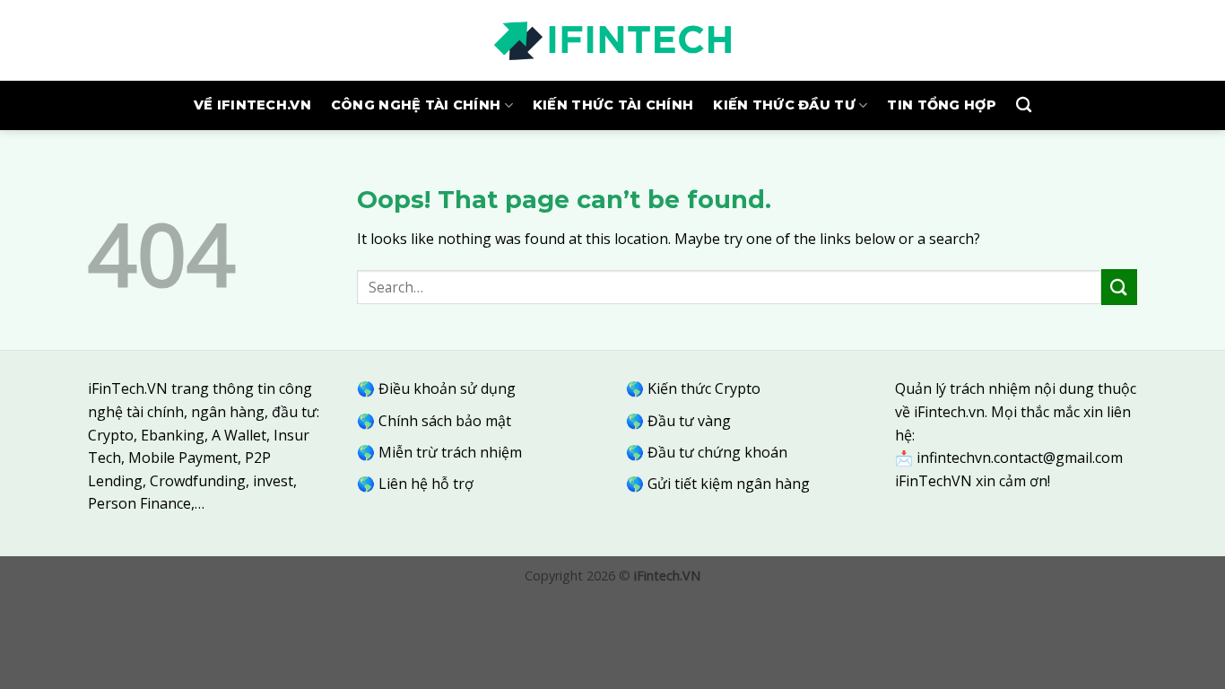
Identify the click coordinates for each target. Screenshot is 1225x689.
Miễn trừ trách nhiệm (450, 452)
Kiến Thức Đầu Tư (784, 105)
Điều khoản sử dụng (447, 388)
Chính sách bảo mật (444, 421)
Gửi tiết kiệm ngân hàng (728, 483)
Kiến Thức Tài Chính (613, 105)
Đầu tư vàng (689, 421)
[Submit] (1119, 286)
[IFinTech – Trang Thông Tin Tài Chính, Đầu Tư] (612, 40)
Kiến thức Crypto (703, 388)
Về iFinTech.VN (252, 105)
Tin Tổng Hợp (941, 105)
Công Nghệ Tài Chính (415, 105)
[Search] (1023, 105)
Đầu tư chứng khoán (717, 452)
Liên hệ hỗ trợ (425, 483)
